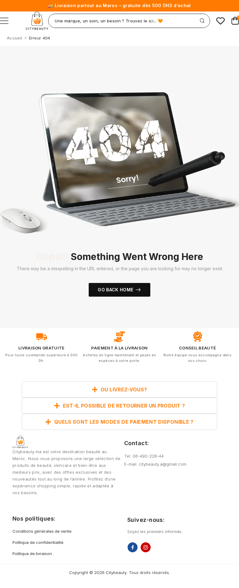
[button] (4, 20)
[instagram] (146, 547)
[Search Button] (202, 21)
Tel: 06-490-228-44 (144, 456)
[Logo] (37, 20)
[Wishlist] (220, 20)
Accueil (14, 37)
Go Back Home (115, 289)
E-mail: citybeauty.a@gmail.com (155, 464)
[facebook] (133, 547)
